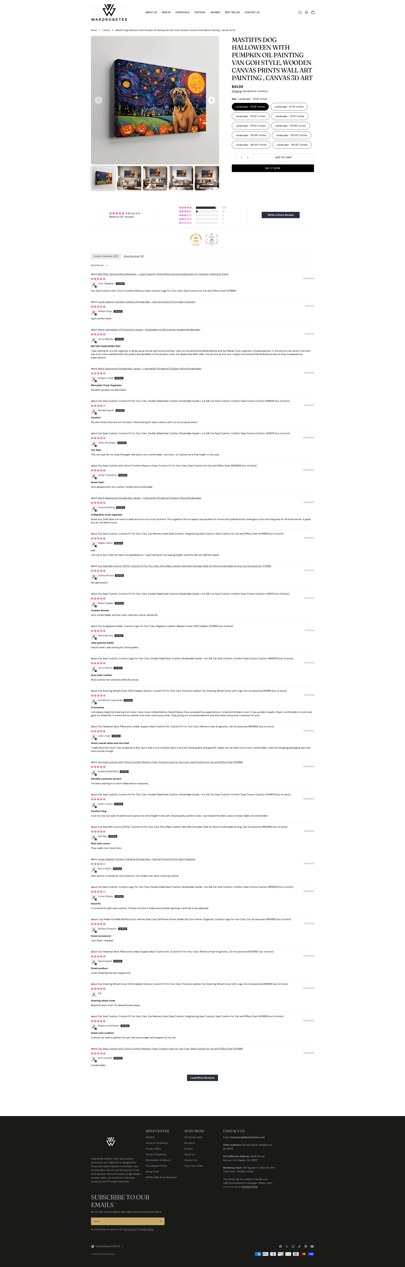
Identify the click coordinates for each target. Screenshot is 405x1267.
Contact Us (190, 1160)
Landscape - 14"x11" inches (289, 116)
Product (188, 1148)
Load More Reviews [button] (202, 1077)
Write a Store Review (281, 215)
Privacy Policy (153, 1148)
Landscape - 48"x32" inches (292, 144)
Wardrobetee (107, 1254)
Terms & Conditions (157, 1143)
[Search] (300, 12)
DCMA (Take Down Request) (161, 1177)
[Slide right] (211, 100)
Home (94, 30)
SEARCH (150, 1137)
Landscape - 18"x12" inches (250, 116)
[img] (124, 213)
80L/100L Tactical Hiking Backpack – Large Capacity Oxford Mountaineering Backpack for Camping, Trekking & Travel (163, 274)
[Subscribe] (161, 1221)
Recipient (189, 1143)
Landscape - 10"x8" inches (250, 106)
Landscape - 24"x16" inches (251, 135)
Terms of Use (130, 1229)
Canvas (106, 30)
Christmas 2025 (193, 1137)
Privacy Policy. (147, 1229)
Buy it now (272, 168)
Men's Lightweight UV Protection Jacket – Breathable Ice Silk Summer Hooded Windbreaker (149, 329)
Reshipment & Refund (158, 1160)
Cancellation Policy (156, 1165)
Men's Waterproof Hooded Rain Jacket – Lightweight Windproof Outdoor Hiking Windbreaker (150, 368)
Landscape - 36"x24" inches (251, 144)
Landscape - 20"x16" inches (290, 125)
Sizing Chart (152, 1171)
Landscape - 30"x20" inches (291, 135)
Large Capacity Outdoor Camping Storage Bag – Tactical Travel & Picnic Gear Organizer (146, 301)
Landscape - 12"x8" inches (289, 106)
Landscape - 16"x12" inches (250, 125)
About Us (189, 1154)
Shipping (236, 91)
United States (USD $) (107, 1246)
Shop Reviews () (134, 256)
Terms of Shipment (156, 1154)
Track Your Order (193, 1165)
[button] (185, 208)
